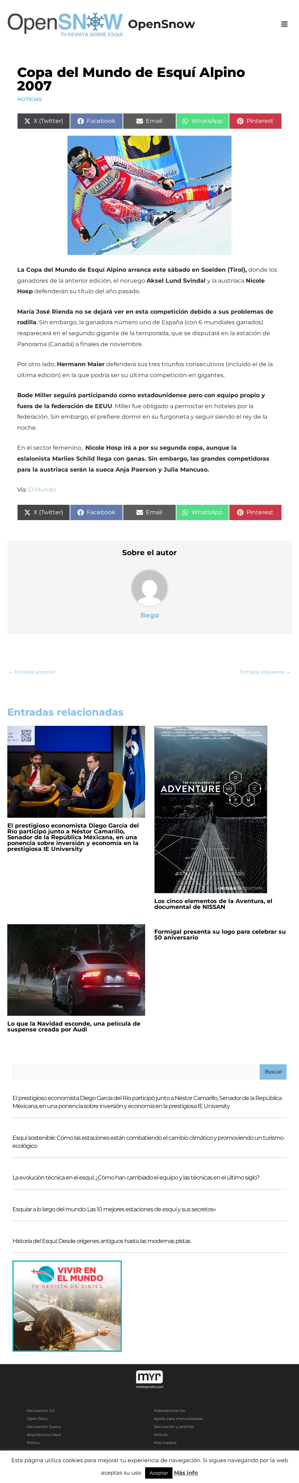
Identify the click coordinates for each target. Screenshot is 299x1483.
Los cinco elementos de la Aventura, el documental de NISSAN (213, 904)
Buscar (273, 1072)
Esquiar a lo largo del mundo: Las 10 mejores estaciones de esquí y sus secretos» (114, 1209)
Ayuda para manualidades (178, 1418)
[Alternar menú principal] (284, 24)
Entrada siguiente (265, 672)
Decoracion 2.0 (41, 1410)
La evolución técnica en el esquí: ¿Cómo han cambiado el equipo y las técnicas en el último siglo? (135, 1177)
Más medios (165, 1442)
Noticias (29, 99)
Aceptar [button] (159, 1473)
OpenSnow (161, 24)
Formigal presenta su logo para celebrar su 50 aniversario (220, 934)
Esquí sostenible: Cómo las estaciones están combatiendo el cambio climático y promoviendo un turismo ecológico (147, 1141)
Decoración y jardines (174, 1426)
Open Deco (37, 1418)
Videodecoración (169, 1410)
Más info (186, 1472)
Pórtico (33, 1442)
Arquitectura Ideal (44, 1434)
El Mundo (42, 489)
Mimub (161, 1434)
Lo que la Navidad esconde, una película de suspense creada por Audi (73, 1026)
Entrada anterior (31, 672)
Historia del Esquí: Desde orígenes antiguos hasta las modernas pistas (101, 1241)
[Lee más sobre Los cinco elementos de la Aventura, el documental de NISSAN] (210, 809)
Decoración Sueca (44, 1426)
